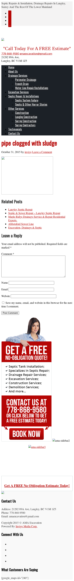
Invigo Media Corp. (26, 526)
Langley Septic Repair (20, 209)
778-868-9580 (10, 53)
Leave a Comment (42, 152)
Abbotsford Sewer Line (21, 224)
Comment (7, 254)
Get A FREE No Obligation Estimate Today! (37, 485)
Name (4, 282)
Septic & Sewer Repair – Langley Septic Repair (34, 213)
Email (4, 289)
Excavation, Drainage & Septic (25, 227)
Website (5, 296)
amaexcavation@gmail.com (36, 53)
